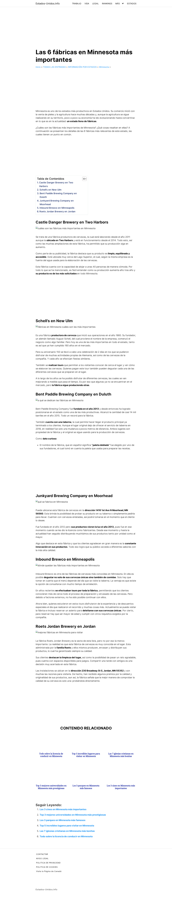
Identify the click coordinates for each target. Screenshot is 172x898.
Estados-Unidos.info (48, 3)
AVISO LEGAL (42, 858)
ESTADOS (131, 3)
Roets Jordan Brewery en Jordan (57, 211)
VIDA (86, 3)
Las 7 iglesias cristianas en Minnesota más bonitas (120, 755)
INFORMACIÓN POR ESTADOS (82, 67)
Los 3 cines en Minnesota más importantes (121, 787)
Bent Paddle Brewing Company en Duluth (58, 195)
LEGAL (95, 3)
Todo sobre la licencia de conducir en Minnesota (51, 755)
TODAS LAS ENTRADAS (54, 67)
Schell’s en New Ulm (50, 189)
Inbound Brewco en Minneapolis (57, 208)
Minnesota (104, 67)
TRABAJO (76, 3)
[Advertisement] (86, 25)
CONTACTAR (42, 854)
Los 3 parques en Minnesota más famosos (86, 787)
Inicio (38, 67)
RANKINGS (107, 3)
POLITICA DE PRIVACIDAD (48, 863)
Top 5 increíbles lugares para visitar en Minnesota (86, 755)
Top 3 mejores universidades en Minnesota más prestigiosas (51, 787)
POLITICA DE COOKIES (47, 867)
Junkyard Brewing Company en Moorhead (57, 202)
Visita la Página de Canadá (48, 871)
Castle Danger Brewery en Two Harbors (56, 184)
